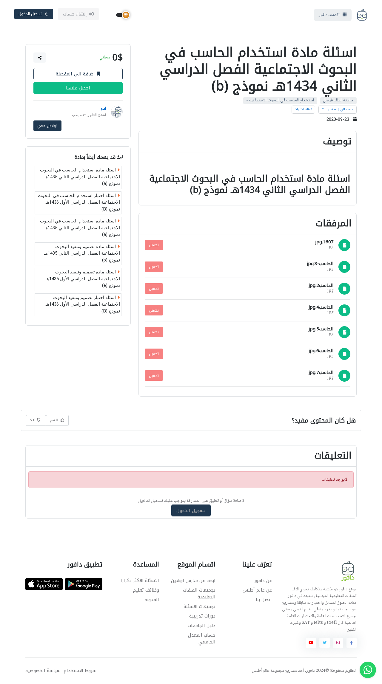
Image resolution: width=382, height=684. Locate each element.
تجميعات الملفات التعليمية (199, 593)
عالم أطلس (260, 671)
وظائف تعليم (146, 590)
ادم (103, 109)
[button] (40, 57)
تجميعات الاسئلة (199, 606)
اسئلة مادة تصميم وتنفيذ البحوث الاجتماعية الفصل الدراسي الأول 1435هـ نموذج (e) (83, 279)
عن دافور (263, 580)
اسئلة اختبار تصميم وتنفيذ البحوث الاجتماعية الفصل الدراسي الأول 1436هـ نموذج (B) (83, 304)
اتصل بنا (264, 599)
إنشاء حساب (75, 14)
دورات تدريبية (202, 616)
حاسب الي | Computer (338, 109)
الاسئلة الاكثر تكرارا (140, 580)
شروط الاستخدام (80, 670)
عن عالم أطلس (257, 590)
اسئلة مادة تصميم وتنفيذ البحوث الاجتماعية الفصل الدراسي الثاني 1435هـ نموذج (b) (82, 253)
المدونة (151, 599)
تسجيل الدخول (31, 14)
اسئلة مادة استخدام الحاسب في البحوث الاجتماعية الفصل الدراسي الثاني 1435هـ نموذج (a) (80, 177)
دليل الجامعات (201, 625)
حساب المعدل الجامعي (201, 638)
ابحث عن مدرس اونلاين (193, 580)
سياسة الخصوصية (43, 670)
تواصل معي (47, 125)
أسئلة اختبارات (303, 109)
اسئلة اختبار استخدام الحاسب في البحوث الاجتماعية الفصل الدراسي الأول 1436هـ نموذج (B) (79, 202)
